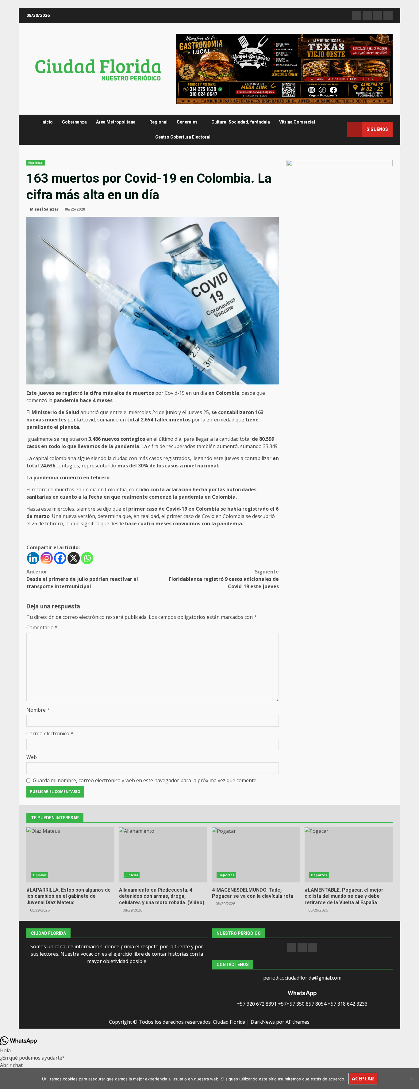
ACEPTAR (363, 1078)
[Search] (339, 129)
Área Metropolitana (116, 122)
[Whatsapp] (87, 558)
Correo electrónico (49, 733)
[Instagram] (46, 558)
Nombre (38, 709)
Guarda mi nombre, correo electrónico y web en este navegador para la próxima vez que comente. (145, 780)
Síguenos (377, 129)
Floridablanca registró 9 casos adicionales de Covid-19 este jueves (224, 579)
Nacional (35, 163)
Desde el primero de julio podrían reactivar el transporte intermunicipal (82, 579)
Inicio (47, 122)
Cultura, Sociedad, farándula (240, 122)
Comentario (42, 627)
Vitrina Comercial (297, 122)
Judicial (131, 875)
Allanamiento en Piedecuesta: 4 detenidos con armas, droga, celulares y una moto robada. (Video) (163, 854)
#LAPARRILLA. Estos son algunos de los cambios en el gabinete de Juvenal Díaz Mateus (70, 854)
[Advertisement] (284, 68)
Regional (158, 122)
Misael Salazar (44, 209)
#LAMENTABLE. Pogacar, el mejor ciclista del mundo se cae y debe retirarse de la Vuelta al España (349, 854)
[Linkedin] (33, 558)
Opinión (39, 875)
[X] (73, 558)
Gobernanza (74, 122)
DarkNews (263, 1022)
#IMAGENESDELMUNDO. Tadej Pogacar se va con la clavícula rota (256, 854)
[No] (411, 1079)
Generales (187, 122)
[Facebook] (60, 558)
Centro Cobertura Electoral (182, 137)
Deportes (226, 875)
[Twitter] (312, 947)
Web (31, 757)
